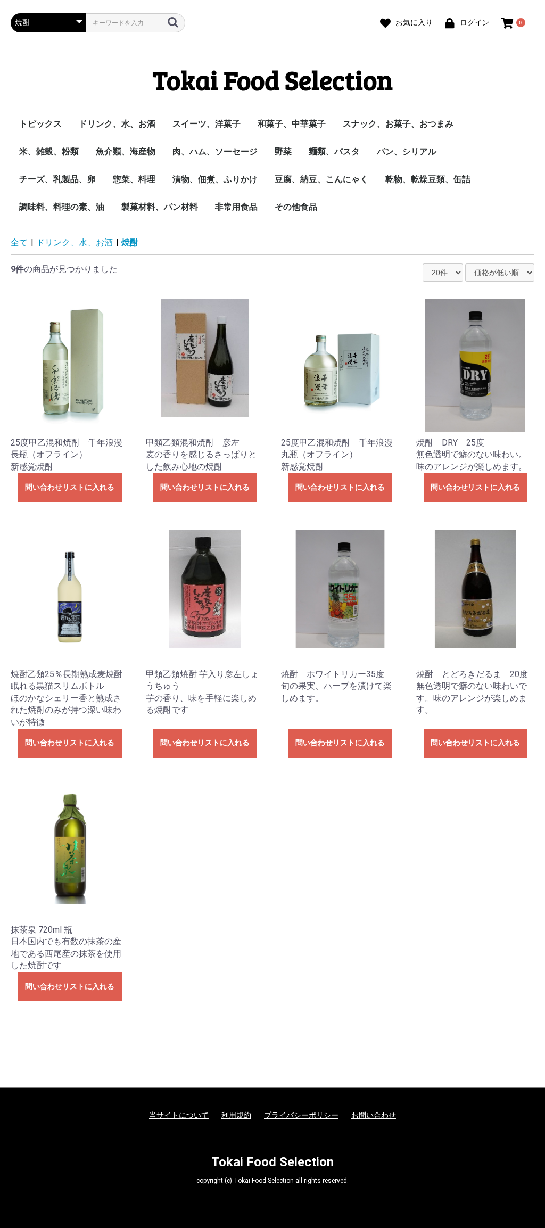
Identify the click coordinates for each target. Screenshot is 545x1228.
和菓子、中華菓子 (292, 124)
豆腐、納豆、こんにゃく (321, 179)
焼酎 (129, 242)
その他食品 (296, 207)
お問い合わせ (373, 1115)
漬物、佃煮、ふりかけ (215, 179)
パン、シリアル (406, 151)
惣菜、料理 (134, 179)
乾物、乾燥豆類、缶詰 (427, 179)
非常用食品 (236, 207)
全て (19, 242)
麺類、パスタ (334, 151)
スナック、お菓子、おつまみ (398, 124)
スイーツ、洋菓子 (206, 124)
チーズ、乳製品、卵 (57, 179)
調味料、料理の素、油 (61, 207)
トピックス (40, 124)
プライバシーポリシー (301, 1115)
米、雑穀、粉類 (49, 151)
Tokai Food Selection (273, 79)
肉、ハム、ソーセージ (215, 151)
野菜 (283, 151)
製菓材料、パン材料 (159, 207)
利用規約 (236, 1115)
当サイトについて (179, 1115)
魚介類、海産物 (125, 151)
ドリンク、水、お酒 (117, 124)
